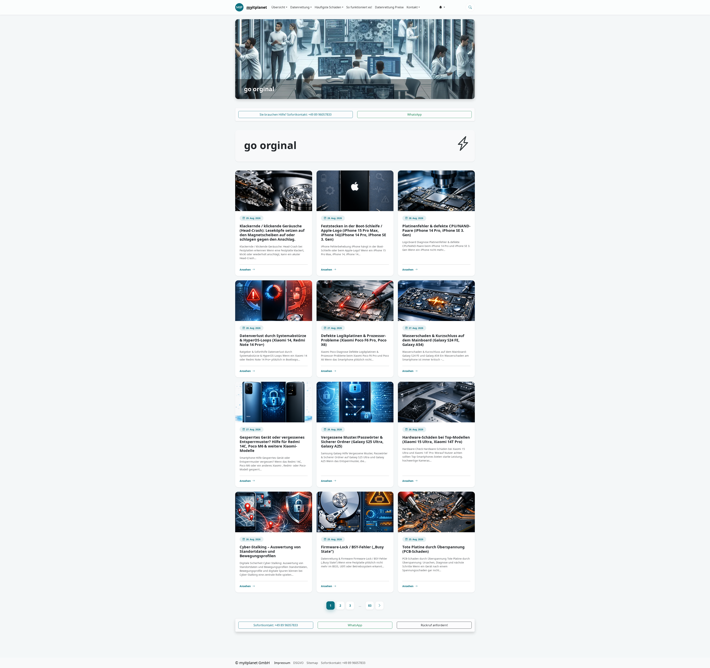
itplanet (256, 7)
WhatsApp (414, 114)
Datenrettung (300, 7)
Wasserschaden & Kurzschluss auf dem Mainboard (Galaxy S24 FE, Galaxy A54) (433, 340)
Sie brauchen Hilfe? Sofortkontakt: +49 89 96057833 (296, 114)
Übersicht (278, 7)
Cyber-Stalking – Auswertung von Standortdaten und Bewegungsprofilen (270, 551)
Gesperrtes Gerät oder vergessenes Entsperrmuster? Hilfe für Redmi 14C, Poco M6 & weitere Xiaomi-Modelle (272, 444)
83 (369, 606)
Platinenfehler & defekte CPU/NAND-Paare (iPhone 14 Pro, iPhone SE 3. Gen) (436, 230)
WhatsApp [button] (355, 625)
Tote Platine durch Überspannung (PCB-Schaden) (433, 549)
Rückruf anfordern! (434, 625)
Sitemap (312, 663)
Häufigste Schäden (328, 7)
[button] (442, 7)
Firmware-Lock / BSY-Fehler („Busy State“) (352, 549)
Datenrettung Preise (389, 7)
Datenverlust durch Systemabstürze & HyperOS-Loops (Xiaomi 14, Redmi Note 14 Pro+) (273, 340)
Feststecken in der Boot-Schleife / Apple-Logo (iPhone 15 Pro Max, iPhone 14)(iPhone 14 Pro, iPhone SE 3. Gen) (353, 232)
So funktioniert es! (359, 7)
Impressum (282, 663)
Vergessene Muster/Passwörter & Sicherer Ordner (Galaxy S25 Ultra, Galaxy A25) (352, 442)
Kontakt (412, 7)
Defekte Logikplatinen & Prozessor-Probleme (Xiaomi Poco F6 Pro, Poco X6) (353, 340)
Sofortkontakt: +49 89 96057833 (275, 625)
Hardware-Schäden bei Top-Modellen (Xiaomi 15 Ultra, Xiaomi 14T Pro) (436, 439)
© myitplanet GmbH (252, 662)
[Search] (470, 7)
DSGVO (298, 663)
